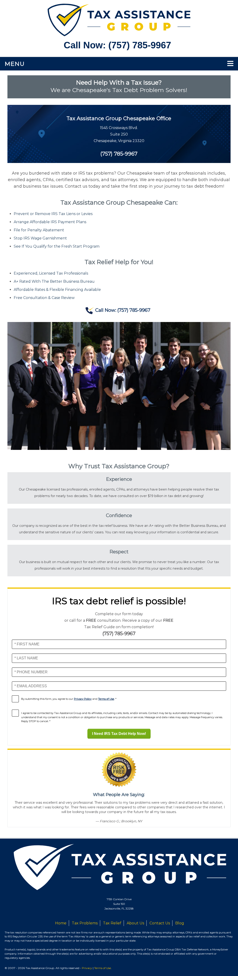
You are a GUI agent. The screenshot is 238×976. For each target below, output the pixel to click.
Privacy (87, 968)
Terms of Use (106, 698)
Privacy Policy (83, 698)
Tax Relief (112, 923)
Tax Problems (85, 923)
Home (60, 923)
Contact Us (159, 923)
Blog (179, 923)
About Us (135, 923)
